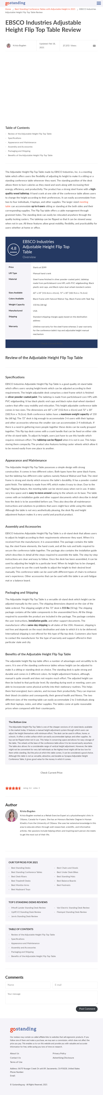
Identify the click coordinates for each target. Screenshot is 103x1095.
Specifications (14, 138)
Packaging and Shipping (19, 151)
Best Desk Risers (19, 876)
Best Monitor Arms (20, 885)
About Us (14, 1053)
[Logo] (15, 3)
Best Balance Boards (66, 881)
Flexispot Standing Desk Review (72, 912)
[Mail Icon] (94, 46)
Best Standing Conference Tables (26, 872)
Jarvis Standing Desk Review (24, 916)
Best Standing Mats (66, 876)
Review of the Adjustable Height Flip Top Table (30, 134)
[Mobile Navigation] (99, 3)
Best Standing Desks (20, 868)
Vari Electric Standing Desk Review (73, 908)
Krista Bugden (19, 45)
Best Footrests (63, 885)
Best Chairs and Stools (67, 868)
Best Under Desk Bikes (67, 872)
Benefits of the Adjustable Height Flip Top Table (30, 155)
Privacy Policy (59, 1053)
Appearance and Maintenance (22, 142)
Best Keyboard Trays (20, 889)
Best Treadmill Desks (21, 881)
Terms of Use (16, 1062)
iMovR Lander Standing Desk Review (28, 908)
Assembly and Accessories (20, 147)
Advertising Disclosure (63, 1058)
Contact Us (15, 1058)
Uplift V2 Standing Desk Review (26, 912)
